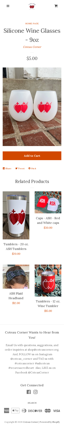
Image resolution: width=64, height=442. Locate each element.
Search (32, 402)
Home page (32, 23)
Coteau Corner (32, 47)
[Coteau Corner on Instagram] (35, 392)
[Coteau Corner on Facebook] (28, 392)
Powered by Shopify (50, 422)
